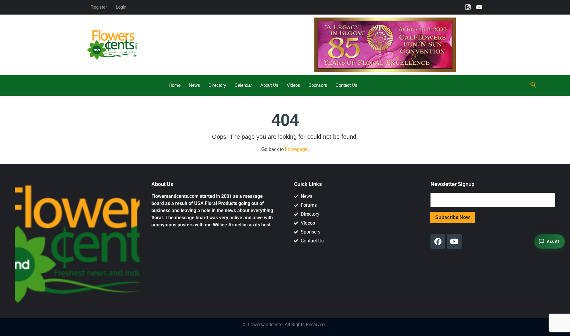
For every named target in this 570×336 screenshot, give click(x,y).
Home (174, 85)
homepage (296, 149)
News (194, 85)
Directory (217, 85)
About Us (269, 85)
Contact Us (346, 85)
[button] (533, 85)
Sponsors (317, 85)
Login (121, 7)
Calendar (243, 85)
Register (99, 7)
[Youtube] (479, 7)
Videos (293, 85)
